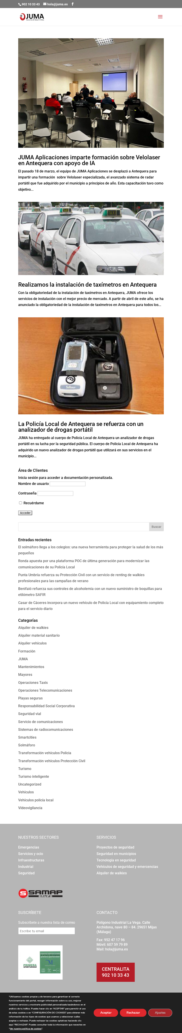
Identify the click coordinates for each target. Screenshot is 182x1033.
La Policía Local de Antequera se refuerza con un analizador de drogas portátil (80, 427)
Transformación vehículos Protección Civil (51, 761)
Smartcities (27, 737)
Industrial (25, 867)
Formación (26, 651)
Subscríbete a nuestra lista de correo (46, 922)
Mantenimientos (31, 667)
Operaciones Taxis (33, 683)
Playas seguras (30, 698)
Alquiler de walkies (33, 628)
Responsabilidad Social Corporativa (46, 706)
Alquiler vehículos (32, 643)
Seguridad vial (29, 714)
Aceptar (105, 1013)
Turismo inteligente (33, 776)
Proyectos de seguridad (115, 847)
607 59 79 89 (117, 944)
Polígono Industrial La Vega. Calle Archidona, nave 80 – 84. (123, 924)
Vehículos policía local (35, 800)
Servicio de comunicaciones (40, 722)
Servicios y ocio (30, 854)
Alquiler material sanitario (39, 635)
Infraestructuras (31, 860)
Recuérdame (33, 503)
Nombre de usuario (33, 484)
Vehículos (26, 792)
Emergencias (28, 847)
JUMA (23, 659)
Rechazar (133, 1013)
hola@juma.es (116, 949)
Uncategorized (29, 784)
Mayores (25, 674)
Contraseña (27, 493)
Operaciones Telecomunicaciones (45, 690)
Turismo (24, 769)
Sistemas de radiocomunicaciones (45, 729)
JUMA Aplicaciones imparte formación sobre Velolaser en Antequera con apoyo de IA (89, 160)
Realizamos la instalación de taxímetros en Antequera (87, 284)
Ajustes (160, 1013)
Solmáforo (26, 745)
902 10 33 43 (115, 975)
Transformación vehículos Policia (44, 753)
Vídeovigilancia (30, 808)
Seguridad (26, 873)
